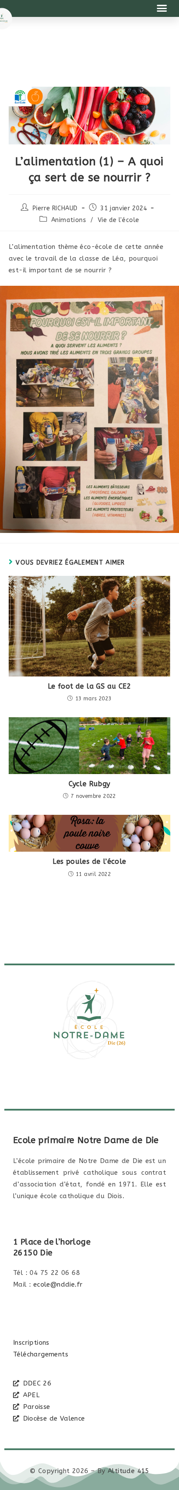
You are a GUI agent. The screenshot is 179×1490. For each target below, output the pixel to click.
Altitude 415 (128, 1471)
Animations (68, 220)
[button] (162, 8)
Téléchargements (40, 1354)
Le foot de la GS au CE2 (89, 686)
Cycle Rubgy (89, 784)
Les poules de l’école (89, 861)
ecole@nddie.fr (58, 1284)
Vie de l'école (118, 220)
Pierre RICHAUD (55, 208)
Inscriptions (31, 1342)
